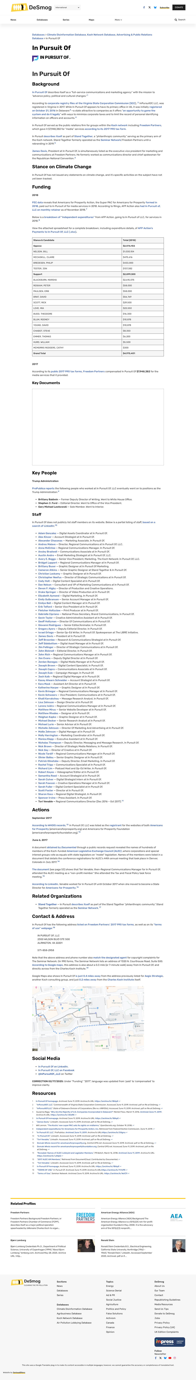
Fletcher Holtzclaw (49, 610)
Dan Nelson (44, 584)
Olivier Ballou (45, 757)
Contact (159, 1295)
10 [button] (56, 525)
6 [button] (75, 158)
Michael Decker (47, 720)
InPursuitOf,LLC (44, 1108)
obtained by (54, 847)
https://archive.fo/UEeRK (62, 1115)
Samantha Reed (47, 775)
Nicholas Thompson (49, 742)
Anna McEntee (46, 547)
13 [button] (79, 832)
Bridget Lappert (47, 562)
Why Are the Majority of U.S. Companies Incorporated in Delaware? (82, 1112)
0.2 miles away (87, 979)
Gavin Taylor (45, 617)
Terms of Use (44, 1173)
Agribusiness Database (69, 1313)
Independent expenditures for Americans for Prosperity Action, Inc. (67, 1129)
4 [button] (76, 117)
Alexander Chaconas (50, 540)
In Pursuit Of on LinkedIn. (53, 1066)
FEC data (37, 202)
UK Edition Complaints (167, 1332)
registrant (115, 825)
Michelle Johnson (48, 728)
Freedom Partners (150, 125)
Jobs (157, 1318)
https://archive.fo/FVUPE (113, 1170)
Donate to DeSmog (165, 1313)
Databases (38, 34)
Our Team (160, 1290)
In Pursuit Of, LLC (45, 1132)
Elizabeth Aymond (48, 595)
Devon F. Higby (47, 588)
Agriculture (112, 1304)
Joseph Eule (45, 672)
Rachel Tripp (45, 764)
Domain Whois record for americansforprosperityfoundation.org (67, 1146)
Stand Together (83, 136)
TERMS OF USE (45, 1170)
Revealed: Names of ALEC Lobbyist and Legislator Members (65, 1153)
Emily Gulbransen (48, 599)
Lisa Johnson (46, 702)
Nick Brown (45, 746)
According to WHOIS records (49, 825)
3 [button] (70, 110)
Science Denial (114, 1290)
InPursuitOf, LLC (44, 1105)
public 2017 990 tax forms (66, 371)
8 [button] (39, 220)
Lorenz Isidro (46, 705)
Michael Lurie (46, 724)
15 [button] (44, 876)
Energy (110, 1286)
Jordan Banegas (48, 661)
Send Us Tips (162, 1309)
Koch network (119, 125)
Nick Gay (43, 750)
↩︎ (119, 1101)
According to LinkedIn (45, 884)
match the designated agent (110, 957)
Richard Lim (45, 768)
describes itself (53, 136)
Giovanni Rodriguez (49, 625)
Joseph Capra (46, 669)
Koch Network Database (101, 34)
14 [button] (58, 861)
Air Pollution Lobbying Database (74, 1322)
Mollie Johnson (47, 731)
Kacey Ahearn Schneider (52, 680)
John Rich (44, 654)
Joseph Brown (46, 665)
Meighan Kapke (47, 716)
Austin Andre (46, 555)
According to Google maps (47, 964)
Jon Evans (44, 658)
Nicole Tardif (45, 753)
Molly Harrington (48, 735)
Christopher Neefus (50, 577)
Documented (68, 847)
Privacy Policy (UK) (165, 1327)
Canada (110, 1322)
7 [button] (86, 209)
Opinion (110, 1332)
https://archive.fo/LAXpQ (49, 1156)
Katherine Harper (48, 687)
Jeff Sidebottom (47, 643)
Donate (179, 7)
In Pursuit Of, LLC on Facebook (56, 1070)
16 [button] (78, 887)
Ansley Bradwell (47, 551)
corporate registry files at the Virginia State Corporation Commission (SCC (91, 103)
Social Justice (113, 1299)
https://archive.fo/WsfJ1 (115, 1173)
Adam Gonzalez (47, 533)
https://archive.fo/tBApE (106, 1101)
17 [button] (100, 907)
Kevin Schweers (47, 694)
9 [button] (58, 491)
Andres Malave (47, 544)
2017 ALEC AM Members (49, 1159)
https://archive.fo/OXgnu (113, 1132)
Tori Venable (43, 1139)
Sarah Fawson (46, 783)
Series (60, 1295)
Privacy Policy (162, 1322)
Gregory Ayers (46, 628)
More (117, 20)
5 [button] (55, 143)
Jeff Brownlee (46, 639)
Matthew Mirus (47, 709)
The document (40, 869)
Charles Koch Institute (120, 979)
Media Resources (164, 1304)
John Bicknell (46, 650)
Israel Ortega (46, 632)
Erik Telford (45, 606)
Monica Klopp (46, 739)
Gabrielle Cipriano (48, 614)
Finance (110, 1327)
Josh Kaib (44, 676)
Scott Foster (45, 790)
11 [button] (123, 801)
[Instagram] (174, 1358)
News (60, 1286)
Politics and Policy (116, 1309)
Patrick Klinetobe (48, 761)
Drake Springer (47, 592)
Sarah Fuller (45, 786)
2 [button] (138, 102)
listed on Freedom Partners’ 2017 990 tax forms (105, 924)
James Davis (39, 151)
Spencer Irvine (46, 797)
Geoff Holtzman (47, 621)
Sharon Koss (45, 794)
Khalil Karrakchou (48, 698)
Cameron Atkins (47, 570)
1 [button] (87, 95)
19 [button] (87, 968)
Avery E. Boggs (47, 559)
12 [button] (67, 825)
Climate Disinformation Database (66, 34)
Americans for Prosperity (61, 887)
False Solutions (114, 1313)
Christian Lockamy (49, 573)
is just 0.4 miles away (88, 975)
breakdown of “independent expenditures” (69, 217)
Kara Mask (44, 683)
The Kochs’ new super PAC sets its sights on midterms (73, 1125)
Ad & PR (110, 1295)
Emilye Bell (44, 603)
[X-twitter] (149, 7)
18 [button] (54, 927)
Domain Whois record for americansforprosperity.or (61, 1143)
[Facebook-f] (144, 7)
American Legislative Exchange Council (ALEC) (94, 851)
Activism (110, 1318)
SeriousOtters (19, 1372)
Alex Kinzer (44, 536)
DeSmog (40, 7)
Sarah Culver (45, 779)
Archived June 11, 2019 (151, 1112)
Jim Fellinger (45, 647)
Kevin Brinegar (47, 691)
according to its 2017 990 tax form (105, 129)
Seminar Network (111, 140)
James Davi (42, 1122)
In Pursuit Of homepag (46, 1101)
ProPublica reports (43, 488)
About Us (160, 1286)
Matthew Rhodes (48, 713)
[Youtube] (170, 1358)
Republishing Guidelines (167, 1299)
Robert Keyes (46, 772)
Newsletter (160, 1354)
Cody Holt (44, 581)
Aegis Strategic (154, 975)
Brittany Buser (47, 566)
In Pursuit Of (40, 92)
